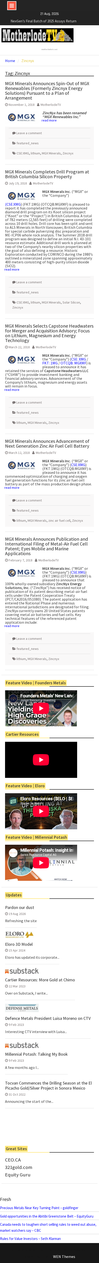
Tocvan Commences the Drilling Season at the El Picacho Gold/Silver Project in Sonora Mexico (48, 1085)
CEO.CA (13, 1160)
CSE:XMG (23, 153)
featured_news (28, 143)
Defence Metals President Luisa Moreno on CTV (48, 1018)
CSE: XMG (78, 359)
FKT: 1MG (50, 363)
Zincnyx (67, 153)
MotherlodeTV (51, 104)
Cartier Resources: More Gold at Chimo (40, 980)
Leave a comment (29, 133)
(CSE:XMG (13, 204)
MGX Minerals (51, 153)
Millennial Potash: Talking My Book (36, 1054)
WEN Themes (64, 1256)
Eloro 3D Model (19, 944)
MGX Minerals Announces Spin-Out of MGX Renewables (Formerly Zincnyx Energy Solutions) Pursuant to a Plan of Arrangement (47, 90)
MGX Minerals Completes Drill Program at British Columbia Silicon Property (47, 174)
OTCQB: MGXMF (73, 363)
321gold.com (18, 1167)
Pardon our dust (19, 907)
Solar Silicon (71, 302)
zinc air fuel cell (59, 520)
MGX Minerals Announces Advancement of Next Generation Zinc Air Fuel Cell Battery (47, 443)
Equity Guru (18, 1175)
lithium (35, 153)
